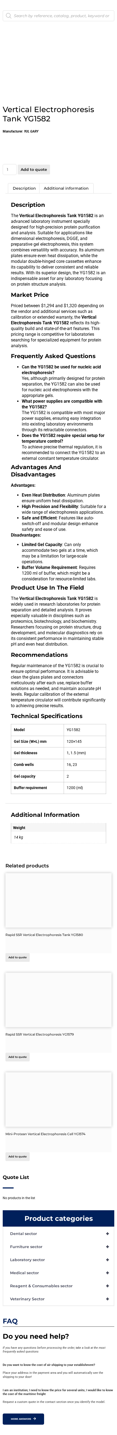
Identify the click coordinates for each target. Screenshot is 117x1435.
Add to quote (34, 169)
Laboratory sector (59, 1260)
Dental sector (59, 1233)
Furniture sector (59, 1246)
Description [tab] (24, 188)
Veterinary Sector (59, 1299)
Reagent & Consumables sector (59, 1286)
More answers (21, 1419)
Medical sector (59, 1273)
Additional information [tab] (66, 188)
